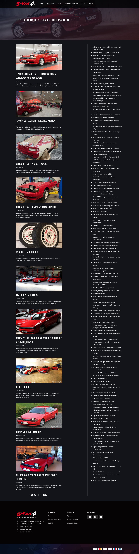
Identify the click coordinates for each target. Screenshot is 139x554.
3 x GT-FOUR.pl (23, 387)
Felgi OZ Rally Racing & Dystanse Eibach (106, 407)
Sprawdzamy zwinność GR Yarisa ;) (104, 401)
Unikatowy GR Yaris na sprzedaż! (103, 288)
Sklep (59, 4)
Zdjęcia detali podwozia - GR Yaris (104, 416)
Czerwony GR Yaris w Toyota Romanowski (106, 433)
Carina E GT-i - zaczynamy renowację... (106, 246)
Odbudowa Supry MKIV (100, 458)
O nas (83, 4)
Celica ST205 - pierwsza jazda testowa (105, 274)
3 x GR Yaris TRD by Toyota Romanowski (106, 314)
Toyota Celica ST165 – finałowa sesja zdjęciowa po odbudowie (36, 75)
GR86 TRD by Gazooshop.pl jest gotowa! (106, 206)
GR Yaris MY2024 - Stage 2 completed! (105, 92)
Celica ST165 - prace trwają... (102, 185)
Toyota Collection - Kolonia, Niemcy (104, 183)
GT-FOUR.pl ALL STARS (27, 295)
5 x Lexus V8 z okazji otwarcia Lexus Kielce (106, 115)
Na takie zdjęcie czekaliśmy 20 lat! (104, 393)
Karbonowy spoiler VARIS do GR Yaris (104, 248)
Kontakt (91, 4)
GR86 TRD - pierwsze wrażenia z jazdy (105, 203)
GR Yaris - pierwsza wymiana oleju (104, 384)
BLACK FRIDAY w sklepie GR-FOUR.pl (104, 302)
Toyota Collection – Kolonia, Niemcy (35, 120)
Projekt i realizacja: (47, 549)
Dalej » (46, 495)
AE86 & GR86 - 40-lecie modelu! (103, 165)
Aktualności (50, 4)
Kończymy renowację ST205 (102, 381)
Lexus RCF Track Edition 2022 (102, 174)
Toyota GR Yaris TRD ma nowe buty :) (105, 331)
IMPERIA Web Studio (58, 549)
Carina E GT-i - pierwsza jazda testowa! (106, 188)
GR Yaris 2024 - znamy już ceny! (103, 118)
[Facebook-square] (89, 517)
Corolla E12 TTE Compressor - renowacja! (106, 472)
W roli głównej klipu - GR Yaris (102, 404)
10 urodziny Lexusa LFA (100, 378)
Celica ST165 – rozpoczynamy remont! (36, 207)
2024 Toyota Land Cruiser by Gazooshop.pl (107, 95)
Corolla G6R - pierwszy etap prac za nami (106, 75)
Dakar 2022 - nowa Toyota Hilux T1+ (104, 322)
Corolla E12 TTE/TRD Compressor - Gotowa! (107, 348)
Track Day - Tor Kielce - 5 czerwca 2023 (106, 157)
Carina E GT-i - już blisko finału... (103, 226)
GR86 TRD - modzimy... (100, 212)
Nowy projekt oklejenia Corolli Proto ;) (105, 229)
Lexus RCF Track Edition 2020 (102, 209)
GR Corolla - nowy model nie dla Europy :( (106, 243)
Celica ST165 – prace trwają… (32, 164)
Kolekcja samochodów (71, 4)
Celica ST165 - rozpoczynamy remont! (105, 197)
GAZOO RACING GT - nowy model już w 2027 (107, 67)
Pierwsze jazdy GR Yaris (100, 419)
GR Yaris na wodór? (99, 294)
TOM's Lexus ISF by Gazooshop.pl (103, 84)
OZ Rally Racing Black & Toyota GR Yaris (106, 291)
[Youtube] (101, 517)
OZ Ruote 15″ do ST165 (27, 252)
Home (41, 4)
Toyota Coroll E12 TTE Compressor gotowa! (107, 311)
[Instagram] (95, 517)
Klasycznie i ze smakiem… (29, 432)
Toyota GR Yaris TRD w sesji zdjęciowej (105, 339)
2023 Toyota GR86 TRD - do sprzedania (106, 148)
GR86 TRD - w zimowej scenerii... (103, 200)
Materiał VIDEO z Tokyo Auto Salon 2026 (106, 53)
